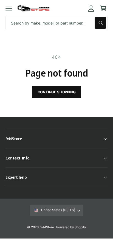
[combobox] (56, 23)
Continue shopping (57, 92)
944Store (47, 227)
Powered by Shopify (71, 227)
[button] (9, 8)
